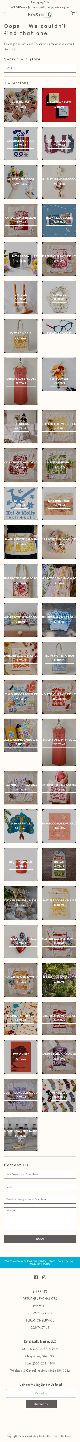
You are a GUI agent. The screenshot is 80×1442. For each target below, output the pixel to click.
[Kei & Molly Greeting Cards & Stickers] (20, 735)
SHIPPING (40, 1291)
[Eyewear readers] (59, 326)
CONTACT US (39, 1327)
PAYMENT (40, 1306)
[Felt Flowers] (59, 374)
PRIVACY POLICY (40, 1313)
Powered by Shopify (63, 1436)
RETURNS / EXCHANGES (40, 1298)
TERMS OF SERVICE (40, 1320)
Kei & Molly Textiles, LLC (38, 1436)
